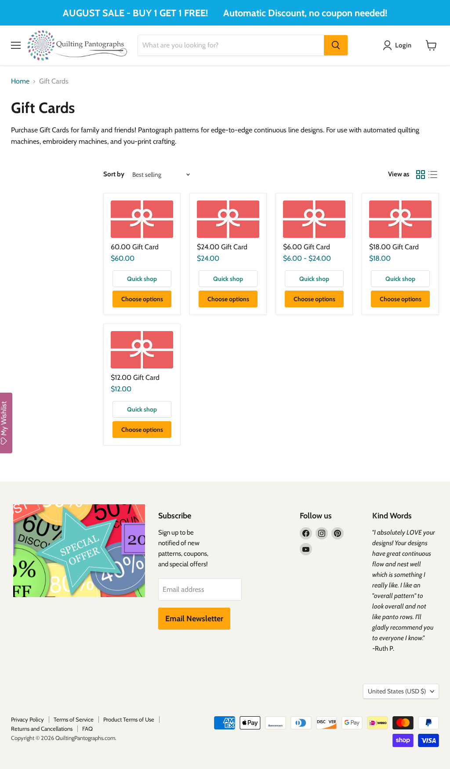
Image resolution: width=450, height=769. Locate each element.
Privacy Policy (27, 719)
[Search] (336, 45)
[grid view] (420, 174)
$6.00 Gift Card (306, 247)
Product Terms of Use (128, 719)
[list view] (433, 174)
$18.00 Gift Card (394, 247)
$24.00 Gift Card (222, 247)
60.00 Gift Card (135, 247)
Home (20, 81)
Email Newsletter (194, 618)
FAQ (87, 728)
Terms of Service (74, 719)
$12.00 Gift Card (135, 377)
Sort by (113, 174)
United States (397, 691)
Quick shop (142, 279)
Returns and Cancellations (42, 728)
